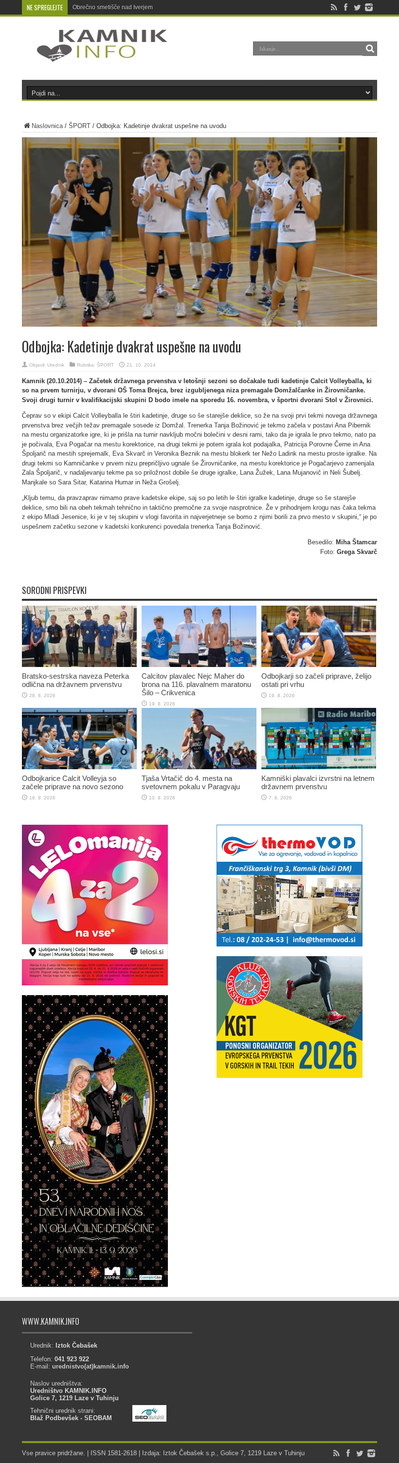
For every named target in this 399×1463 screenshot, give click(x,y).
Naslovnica (47, 126)
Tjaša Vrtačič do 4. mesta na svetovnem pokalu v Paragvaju (191, 782)
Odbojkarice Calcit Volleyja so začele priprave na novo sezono (72, 782)
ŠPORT (80, 126)
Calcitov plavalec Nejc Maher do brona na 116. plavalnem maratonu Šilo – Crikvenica (196, 684)
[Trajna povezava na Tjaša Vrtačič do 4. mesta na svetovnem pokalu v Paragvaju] (199, 767)
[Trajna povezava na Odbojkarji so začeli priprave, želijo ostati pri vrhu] (318, 664)
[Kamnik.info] (95, 55)
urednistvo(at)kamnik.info (90, 1366)
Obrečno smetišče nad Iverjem (113, 7)
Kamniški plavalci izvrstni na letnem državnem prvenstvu (318, 782)
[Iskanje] (370, 48)
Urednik (55, 365)
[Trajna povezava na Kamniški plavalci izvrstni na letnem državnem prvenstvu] (318, 767)
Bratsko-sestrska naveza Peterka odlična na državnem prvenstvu (75, 680)
